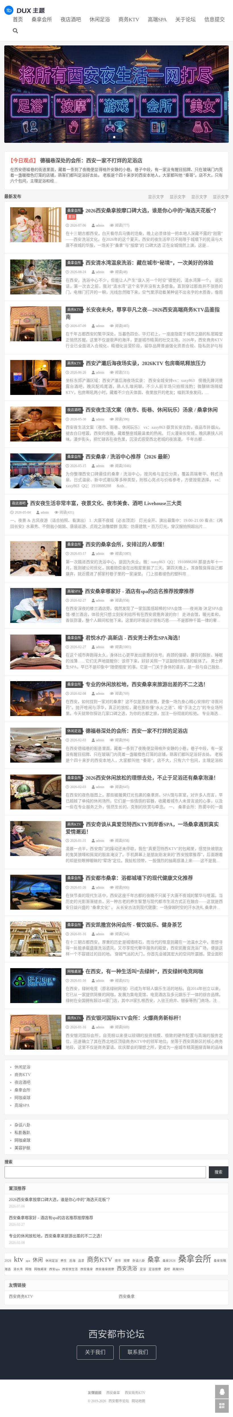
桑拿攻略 (220, 1260)
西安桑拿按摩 (104, 1269)
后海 (72, 1260)
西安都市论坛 (24, 10)
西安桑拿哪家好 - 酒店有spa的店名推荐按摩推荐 (139, 591)
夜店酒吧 (71, 19)
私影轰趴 (22, 1133)
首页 (18, 19)
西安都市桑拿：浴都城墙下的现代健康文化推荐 (139, 878)
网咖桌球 (74, 972)
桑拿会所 (42, 19)
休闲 (38, 1260)
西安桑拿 (86, 1269)
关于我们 (95, 1352)
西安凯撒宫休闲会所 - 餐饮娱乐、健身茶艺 (134, 925)
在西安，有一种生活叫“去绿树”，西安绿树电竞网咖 (144, 971)
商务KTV (128, 19)
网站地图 (138, 1401)
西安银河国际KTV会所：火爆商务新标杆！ (135, 1018)
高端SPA (157, 19)
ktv (18, 1259)
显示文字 (156, 197)
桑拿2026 (169, 1260)
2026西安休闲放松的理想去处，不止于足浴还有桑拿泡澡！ (152, 778)
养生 (64, 1260)
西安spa (54, 1269)
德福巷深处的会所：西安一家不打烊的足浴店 (91, 161)
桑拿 (153, 1259)
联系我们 (138, 1352)
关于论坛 (185, 19)
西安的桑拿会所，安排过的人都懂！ (126, 544)
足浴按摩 (155, 1269)
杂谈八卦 (22, 1125)
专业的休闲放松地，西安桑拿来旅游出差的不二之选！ (147, 684)
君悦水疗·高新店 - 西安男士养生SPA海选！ (134, 638)
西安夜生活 (70, 1269)
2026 (8, 1260)
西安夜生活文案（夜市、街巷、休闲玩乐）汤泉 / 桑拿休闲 (152, 410)
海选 (8, 1269)
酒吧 (167, 1269)
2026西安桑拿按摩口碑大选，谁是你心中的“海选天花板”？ (152, 211)
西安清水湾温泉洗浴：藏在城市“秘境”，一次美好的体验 (149, 263)
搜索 (9, 1162)
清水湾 (18, 1269)
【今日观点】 (23, 161)
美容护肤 (22, 1148)
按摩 (127, 1260)
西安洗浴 (127, 1268)
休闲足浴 (100, 19)
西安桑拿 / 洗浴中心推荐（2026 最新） (129, 457)
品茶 (81, 1260)
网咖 (28, 1269)
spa (28, 1260)
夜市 (118, 1260)
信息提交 (214, 19)
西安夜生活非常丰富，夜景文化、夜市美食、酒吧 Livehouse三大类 (106, 503)
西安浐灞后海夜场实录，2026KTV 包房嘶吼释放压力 (146, 363)
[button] (114, 137)
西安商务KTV (21, 1296)
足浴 (143, 1269)
